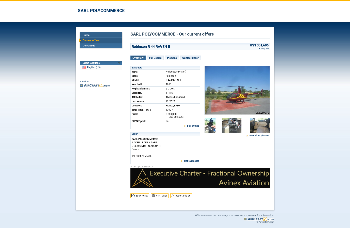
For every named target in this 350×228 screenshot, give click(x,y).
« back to (84, 81)
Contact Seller (190, 57)
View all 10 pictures (259, 135)
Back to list (142, 195)
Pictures (172, 57)
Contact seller (191, 161)
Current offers (91, 40)
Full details (193, 125)
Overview (138, 57)
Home (86, 35)
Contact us (89, 45)
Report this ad (183, 195)
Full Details (155, 57)
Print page (161, 195)
